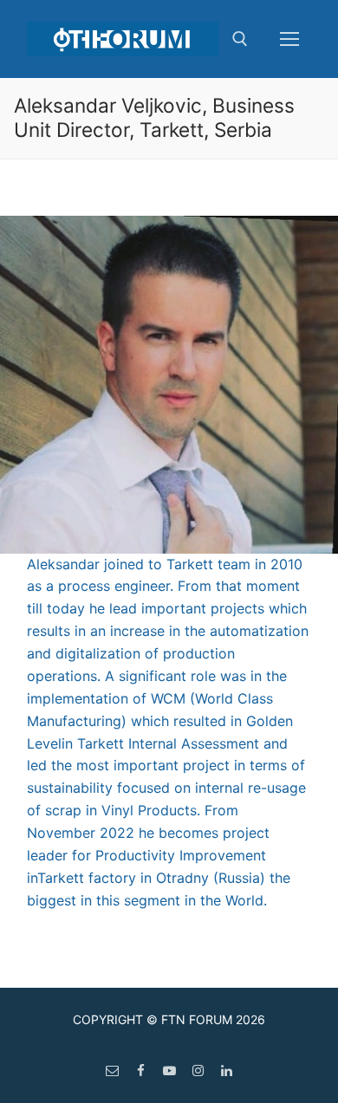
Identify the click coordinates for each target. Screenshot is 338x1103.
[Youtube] (169, 1070)
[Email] (112, 1070)
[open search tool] (240, 39)
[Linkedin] (226, 1070)
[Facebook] (141, 1070)
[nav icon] (289, 39)
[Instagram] (198, 1070)
